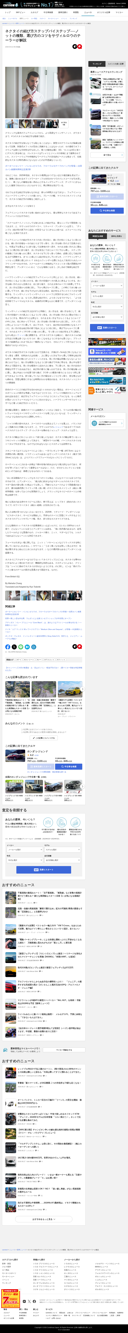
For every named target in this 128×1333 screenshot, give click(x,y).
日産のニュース (70, 1270)
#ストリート (29, 660)
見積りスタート (47, 870)
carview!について (51, 1313)
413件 (36, 755)
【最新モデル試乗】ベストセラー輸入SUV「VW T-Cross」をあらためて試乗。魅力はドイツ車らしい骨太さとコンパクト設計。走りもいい (70, 705)
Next (82, 689)
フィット (21, 335)
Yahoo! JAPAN (121, 3)
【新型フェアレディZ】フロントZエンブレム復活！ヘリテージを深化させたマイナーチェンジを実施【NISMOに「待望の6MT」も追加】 (50, 955)
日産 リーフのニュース (42, 1280)
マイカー (119, 12)
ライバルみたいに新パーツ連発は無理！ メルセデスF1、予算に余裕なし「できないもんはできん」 (50, 1015)
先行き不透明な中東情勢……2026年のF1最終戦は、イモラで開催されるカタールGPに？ (49, 1204)
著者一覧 (67, 1315)
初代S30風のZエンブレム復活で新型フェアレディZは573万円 (45, 968)
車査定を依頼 (97, 236)
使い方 (31, 724)
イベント (5, 1280)
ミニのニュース (101, 1280)
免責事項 (120, 1313)
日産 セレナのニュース (42, 1276)
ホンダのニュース (71, 1273)
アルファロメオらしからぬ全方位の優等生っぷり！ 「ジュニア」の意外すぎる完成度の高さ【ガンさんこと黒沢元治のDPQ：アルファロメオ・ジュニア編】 (50, 985)
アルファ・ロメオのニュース (106, 1286)
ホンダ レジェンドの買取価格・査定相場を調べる (46, 772)
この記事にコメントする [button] (45, 738)
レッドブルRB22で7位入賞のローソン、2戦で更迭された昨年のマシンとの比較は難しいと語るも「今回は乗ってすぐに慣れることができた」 (50, 1070)
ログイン (105, 3)
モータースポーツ (9, 1273)
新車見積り (63, 12)
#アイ (19, 660)
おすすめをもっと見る (42, 1219)
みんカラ (36, 1315)
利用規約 (112, 1313)
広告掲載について (89, 1315)
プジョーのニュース (103, 1283)
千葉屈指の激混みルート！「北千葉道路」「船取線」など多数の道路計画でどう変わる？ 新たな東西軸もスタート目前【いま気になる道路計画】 (17, 705)
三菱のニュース (70, 1276)
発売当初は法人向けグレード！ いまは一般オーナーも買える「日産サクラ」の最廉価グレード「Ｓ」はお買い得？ (50, 1176)
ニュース (88, 12)
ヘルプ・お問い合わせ (53, 1318)
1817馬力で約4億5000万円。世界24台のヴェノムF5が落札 (44, 1158)
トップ (7, 12)
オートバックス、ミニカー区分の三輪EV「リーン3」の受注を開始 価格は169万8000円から (50, 1101)
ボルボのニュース (102, 1289)
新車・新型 (6, 1264)
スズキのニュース (71, 1286)
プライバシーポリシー (82, 1313)
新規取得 (112, 3)
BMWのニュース (101, 1267)
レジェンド (58, 427)
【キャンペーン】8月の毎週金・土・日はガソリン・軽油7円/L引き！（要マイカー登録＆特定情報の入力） (43, 669)
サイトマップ (76, 1315)
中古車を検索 (70, 767)
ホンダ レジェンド (37, 751)
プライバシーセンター (99, 1313)
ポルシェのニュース (103, 1276)
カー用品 (5, 1270)
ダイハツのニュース (72, 1289)
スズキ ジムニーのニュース (44, 1289)
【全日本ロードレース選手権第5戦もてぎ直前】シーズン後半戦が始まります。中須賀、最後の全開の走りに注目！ (49, 1029)
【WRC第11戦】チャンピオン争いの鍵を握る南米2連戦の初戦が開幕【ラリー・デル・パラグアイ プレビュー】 (49, 1131)
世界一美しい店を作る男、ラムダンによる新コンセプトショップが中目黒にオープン (38, 618)
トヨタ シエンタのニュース (44, 1273)
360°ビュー (20, 12)
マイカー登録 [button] (115, 184)
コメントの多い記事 (116, 64)
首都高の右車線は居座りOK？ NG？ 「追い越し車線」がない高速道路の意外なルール (49, 1190)
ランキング (97, 64)
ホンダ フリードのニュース (44, 1286)
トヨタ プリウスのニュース (44, 1264)
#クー (39, 660)
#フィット (61, 660)
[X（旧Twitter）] (29, 1301)
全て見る (64, 124)
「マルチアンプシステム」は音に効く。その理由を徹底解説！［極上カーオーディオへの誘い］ (50, 1145)
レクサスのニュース (72, 1267)
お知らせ (70, 1313)
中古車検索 (48, 12)
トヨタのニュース (71, 1264)
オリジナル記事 (103, 12)
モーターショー (8, 1276)
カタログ (34, 12)
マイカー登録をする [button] (64, 1050)
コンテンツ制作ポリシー (54, 1315)
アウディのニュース (103, 1270)
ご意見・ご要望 (115, 1315)
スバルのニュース (71, 1283)
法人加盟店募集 (102, 1315)
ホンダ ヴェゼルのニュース (44, 1283)
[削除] (19, 1289)
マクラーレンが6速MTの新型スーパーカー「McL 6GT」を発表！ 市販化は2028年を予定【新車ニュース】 (49, 1001)
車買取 (76, 12)
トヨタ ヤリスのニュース (43, 1270)
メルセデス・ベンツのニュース (107, 1264)
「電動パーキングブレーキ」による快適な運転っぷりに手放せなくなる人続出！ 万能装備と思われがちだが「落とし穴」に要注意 (50, 941)
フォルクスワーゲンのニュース (107, 1273)
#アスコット (49, 660)
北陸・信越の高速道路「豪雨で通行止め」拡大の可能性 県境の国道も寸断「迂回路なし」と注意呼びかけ (44, 704)
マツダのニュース (71, 1280)
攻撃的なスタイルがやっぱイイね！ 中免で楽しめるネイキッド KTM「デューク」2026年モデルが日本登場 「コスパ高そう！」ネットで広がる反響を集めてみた (49, 1117)
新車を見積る (116, 236)
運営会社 (62, 1313)
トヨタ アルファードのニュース (45, 1267)
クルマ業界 (6, 1267)
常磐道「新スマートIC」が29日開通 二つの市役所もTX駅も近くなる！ (49, 1083)
